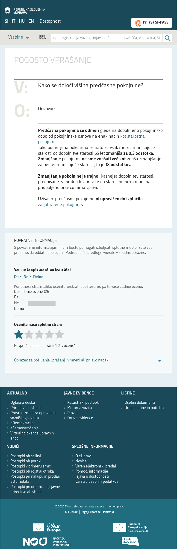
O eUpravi (83, 456)
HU (22, 21)
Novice (81, 461)
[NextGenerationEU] (130, 526)
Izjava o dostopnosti (92, 477)
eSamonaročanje (24, 428)
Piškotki (108, 512)
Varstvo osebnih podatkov (96, 482)
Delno (38, 277)
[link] (19, 37)
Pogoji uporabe (91, 512)
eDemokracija (22, 423)
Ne (26, 277)
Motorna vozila (79, 408)
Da (16, 277)
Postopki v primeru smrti (31, 466)
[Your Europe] (46, 526)
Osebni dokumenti (139, 403)
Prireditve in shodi (25, 408)
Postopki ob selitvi (25, 456)
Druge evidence (80, 418)
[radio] (29, 335)
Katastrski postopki (83, 403)
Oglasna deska (22, 403)
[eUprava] (25, 8)
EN (31, 21)
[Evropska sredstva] (130, 540)
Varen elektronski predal (95, 466)
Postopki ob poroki (25, 461)
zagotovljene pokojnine (60, 205)
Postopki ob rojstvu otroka (32, 471)
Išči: (42, 37)
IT (13, 21)
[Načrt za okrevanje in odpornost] (46, 540)
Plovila (73, 413)
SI (7, 21)
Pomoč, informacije (91, 471)
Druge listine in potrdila (144, 408)
